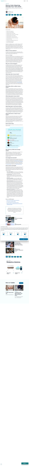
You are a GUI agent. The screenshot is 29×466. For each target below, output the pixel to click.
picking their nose (16, 160)
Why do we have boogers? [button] (10, 32)
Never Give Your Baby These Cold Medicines (13, 200)
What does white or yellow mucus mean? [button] (12, 34)
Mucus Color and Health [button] (9, 42)
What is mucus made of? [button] (9, 31)
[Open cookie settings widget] (1, 464)
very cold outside (19, 82)
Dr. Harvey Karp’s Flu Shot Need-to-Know (13, 202)
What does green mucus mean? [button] (11, 35)
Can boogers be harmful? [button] (10, 41)
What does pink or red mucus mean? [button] (11, 36)
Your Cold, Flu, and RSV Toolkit (11, 201)
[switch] (11, 234)
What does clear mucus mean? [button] (10, 33)
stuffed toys (21, 161)
